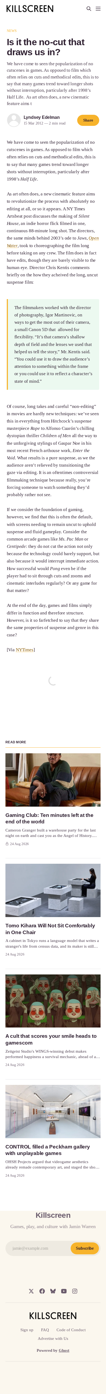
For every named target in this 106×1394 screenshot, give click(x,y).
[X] (31, 1291)
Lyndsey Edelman (42, 117)
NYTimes (24, 649)
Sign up (26, 1330)
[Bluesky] (53, 1291)
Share (88, 120)
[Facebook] (42, 1291)
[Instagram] (74, 1291)
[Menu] (98, 8)
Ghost (64, 1350)
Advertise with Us (53, 1338)
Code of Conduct (71, 1330)
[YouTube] (64, 1291)
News (12, 31)
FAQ (45, 1330)
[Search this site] (89, 8)
